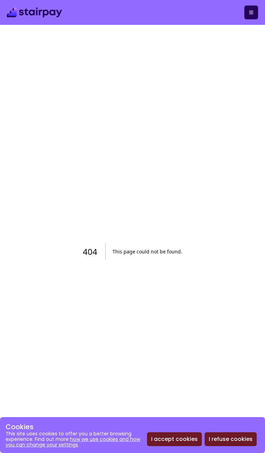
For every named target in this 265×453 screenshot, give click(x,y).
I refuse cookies (231, 439)
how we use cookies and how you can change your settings (73, 442)
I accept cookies (174, 439)
